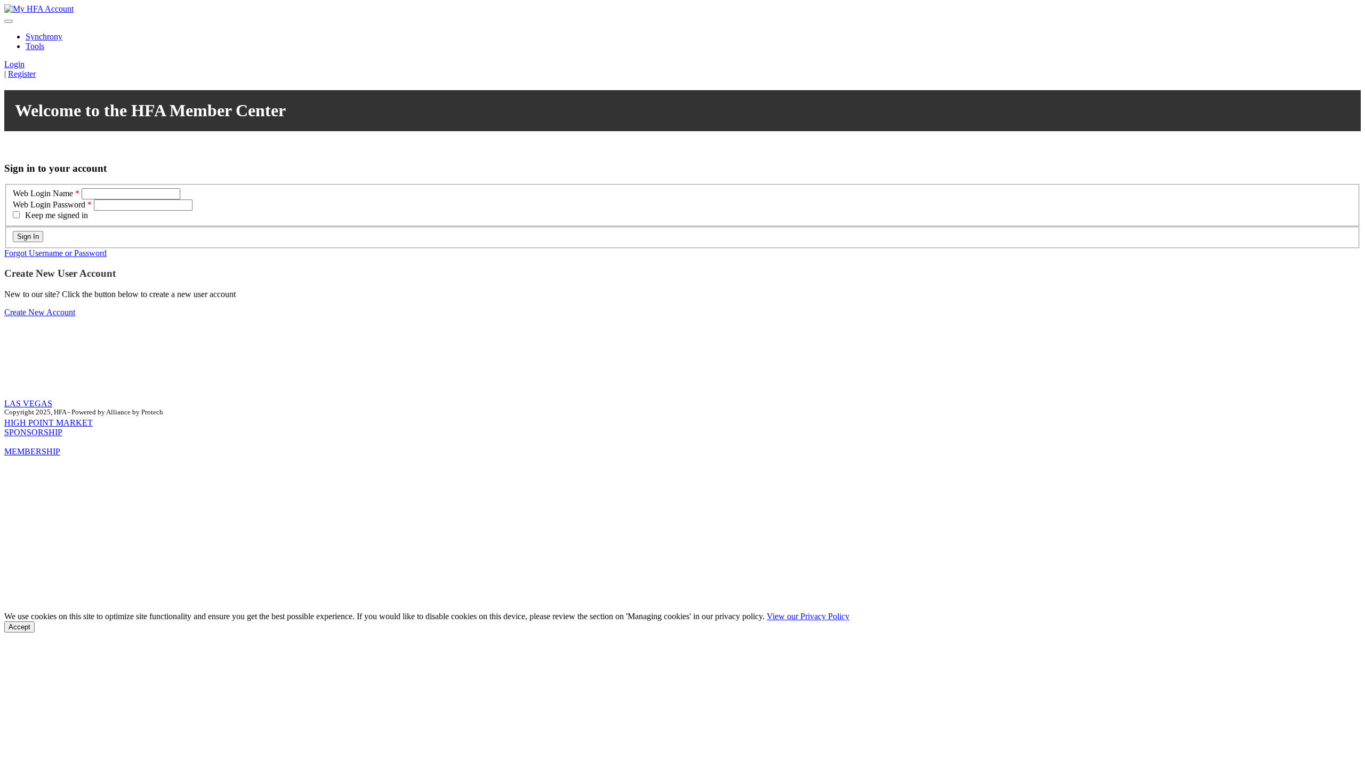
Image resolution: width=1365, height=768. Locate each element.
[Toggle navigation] (8, 21)
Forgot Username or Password (55, 253)
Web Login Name (43, 193)
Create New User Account (60, 273)
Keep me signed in (56, 215)
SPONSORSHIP (33, 432)
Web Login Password (49, 204)
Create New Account (39, 312)
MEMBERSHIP (32, 451)
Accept (19, 627)
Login (14, 64)
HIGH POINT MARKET (48, 422)
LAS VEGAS (28, 403)
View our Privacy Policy (808, 616)
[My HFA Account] (39, 8)
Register (22, 73)
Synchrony (44, 36)
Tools (35, 46)
